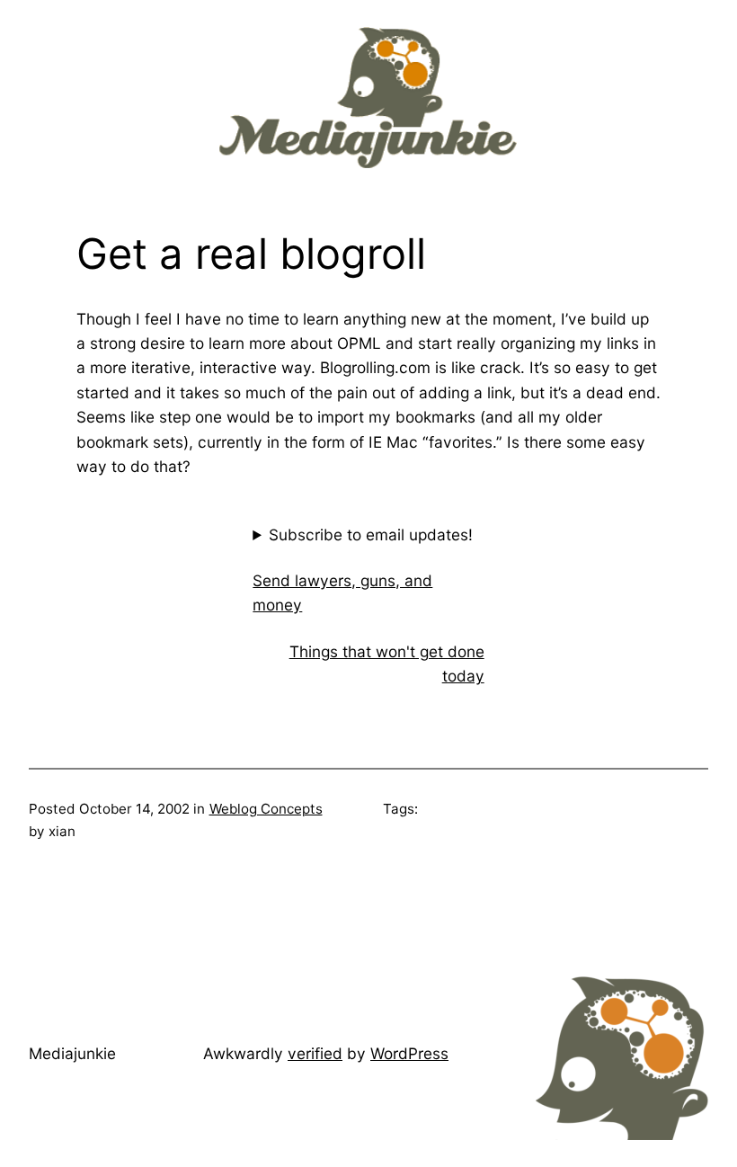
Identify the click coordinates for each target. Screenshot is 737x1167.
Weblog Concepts (266, 808)
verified (315, 1053)
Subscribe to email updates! (371, 534)
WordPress (409, 1053)
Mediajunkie (72, 1053)
